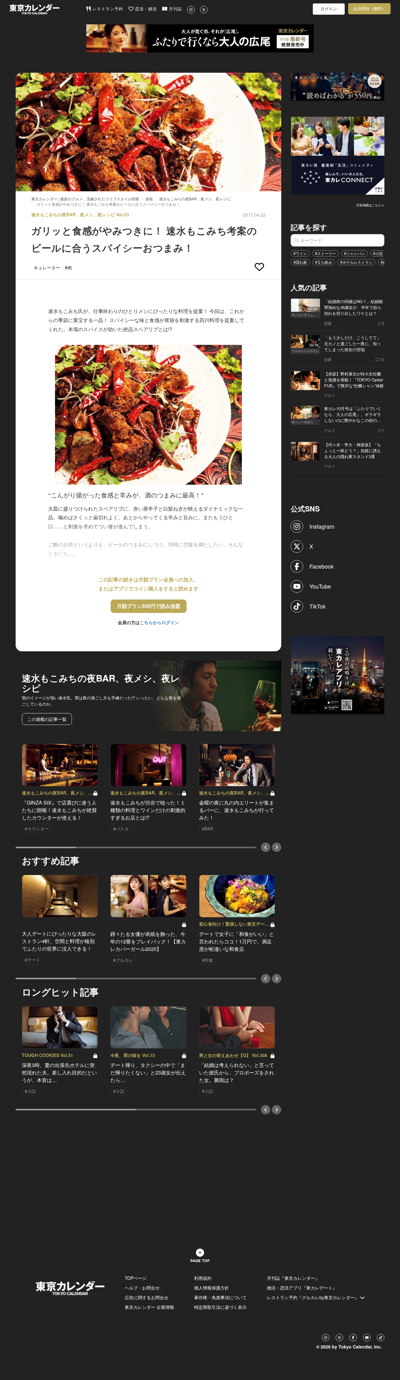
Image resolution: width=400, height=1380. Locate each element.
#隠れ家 (300, 262)
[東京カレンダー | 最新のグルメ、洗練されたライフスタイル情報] (47, 9)
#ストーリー (325, 253)
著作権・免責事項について (220, 1297)
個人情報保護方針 (211, 1287)
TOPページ (136, 1278)
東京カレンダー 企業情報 (149, 1307)
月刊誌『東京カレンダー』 (293, 1278)
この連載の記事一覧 (47, 719)
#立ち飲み (323, 262)
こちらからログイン (159, 622)
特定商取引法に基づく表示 (220, 1307)
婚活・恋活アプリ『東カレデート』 (302, 1287)
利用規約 (203, 1278)
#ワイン (300, 253)
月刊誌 (174, 9)
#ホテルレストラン (356, 262)
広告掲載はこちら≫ (370, 205)
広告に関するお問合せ (146, 1297)
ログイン (329, 9)
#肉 (384, 262)
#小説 (378, 253)
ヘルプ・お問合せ (142, 1287)
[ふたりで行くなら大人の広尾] (200, 38)
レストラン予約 (107, 9)
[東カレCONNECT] (338, 155)
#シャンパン (354, 253)
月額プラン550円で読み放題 (148, 605)
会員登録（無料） (369, 8)
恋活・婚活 (145, 9)
